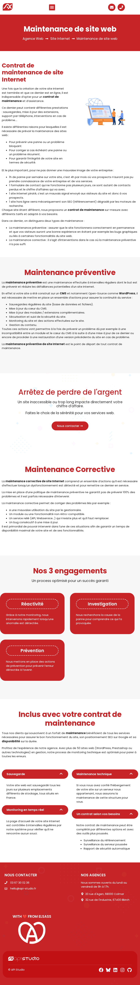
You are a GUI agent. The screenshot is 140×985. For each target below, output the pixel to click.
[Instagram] (122, 970)
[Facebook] (101, 970)
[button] (52, 7)
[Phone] (121, 7)
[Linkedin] (115, 970)
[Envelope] (111, 7)
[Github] (129, 970)
